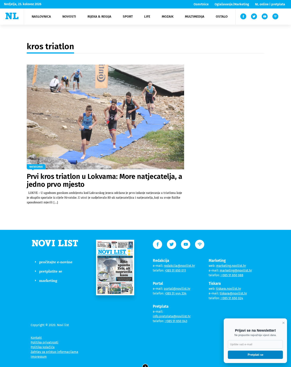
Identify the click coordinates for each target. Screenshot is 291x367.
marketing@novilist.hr (236, 270)
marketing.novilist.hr (231, 266)
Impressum (39, 357)
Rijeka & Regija (99, 16)
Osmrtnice (201, 4)
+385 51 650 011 (175, 270)
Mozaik (167, 16)
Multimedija (194, 16)
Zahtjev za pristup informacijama (54, 352)
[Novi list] (12, 15)
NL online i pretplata (270, 4)
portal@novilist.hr (177, 289)
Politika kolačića (43, 347)
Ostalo (222, 16)
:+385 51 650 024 (232, 298)
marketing (48, 280)
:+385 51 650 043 (176, 321)
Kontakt (36, 338)
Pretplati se (255, 354)
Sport (128, 16)
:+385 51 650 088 (232, 275)
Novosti (69, 16)
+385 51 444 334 (175, 293)
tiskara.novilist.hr (228, 289)
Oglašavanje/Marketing (232, 4)
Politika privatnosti (44, 342)
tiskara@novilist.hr (233, 293)
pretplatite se (50, 271)
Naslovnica (41, 16)
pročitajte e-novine (55, 261)
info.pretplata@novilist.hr (172, 316)
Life (147, 16)
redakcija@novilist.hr (179, 266)
